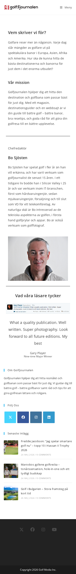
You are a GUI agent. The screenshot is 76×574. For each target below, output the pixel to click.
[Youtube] (54, 529)
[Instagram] (36, 417)
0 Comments (44, 454)
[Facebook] (23, 417)
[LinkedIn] (49, 417)
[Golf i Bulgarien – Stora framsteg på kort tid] (11, 493)
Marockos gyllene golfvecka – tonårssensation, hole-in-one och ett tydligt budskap (45, 469)
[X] (10, 417)
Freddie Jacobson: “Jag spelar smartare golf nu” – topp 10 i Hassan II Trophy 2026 (46, 445)
